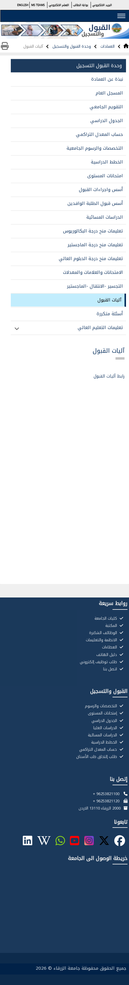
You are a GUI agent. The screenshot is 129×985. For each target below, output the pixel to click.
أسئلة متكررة (110, 314)
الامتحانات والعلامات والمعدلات (93, 272)
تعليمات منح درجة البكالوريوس (93, 231)
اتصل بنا (110, 669)
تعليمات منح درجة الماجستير (95, 245)
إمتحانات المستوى (103, 713)
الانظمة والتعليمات (102, 640)
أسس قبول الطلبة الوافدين (95, 203)
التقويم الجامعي (106, 107)
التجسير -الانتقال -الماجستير (95, 286)
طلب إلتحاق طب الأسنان (97, 756)
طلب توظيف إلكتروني (99, 662)
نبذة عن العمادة (107, 79)
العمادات (107, 46)
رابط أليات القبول (109, 376)
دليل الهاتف (107, 654)
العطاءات (110, 647)
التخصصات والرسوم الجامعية (95, 148)
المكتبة (111, 625)
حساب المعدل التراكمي (99, 134)
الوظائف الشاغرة (103, 633)
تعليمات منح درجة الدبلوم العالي (91, 258)
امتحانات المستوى (105, 176)
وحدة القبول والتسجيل (71, 46)
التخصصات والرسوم (101, 706)
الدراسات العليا (105, 728)
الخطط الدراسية (107, 162)
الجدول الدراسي (106, 120)
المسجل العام (109, 93)
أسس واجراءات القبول (101, 189)
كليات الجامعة (106, 618)
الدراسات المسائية (104, 217)
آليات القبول (110, 300)
